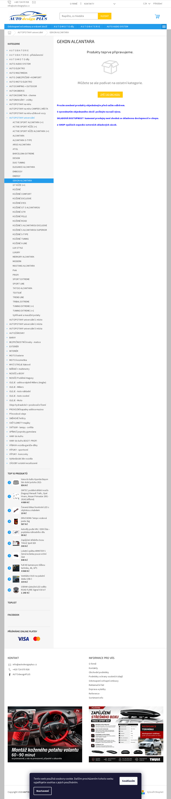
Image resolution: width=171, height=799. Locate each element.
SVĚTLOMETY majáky (19, 423)
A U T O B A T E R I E (19, 50)
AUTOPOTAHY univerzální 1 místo (25, 319)
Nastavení (42, 791)
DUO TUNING (19, 162)
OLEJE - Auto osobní (19, 396)
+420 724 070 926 (21, 669)
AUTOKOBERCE (17, 91)
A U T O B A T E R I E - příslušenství (26, 55)
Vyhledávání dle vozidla (21, 458)
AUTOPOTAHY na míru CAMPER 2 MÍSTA (28, 109)
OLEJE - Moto (15, 400)
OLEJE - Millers (16, 387)
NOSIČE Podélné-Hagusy (21, 378)
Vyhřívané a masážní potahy (26, 315)
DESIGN (16, 158)
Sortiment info (96, 698)
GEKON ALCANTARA (22, 180)
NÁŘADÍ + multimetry (19, 369)
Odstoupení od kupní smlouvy (104, 681)
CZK (145, 3)
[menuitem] (27, 26)
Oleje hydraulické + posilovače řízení (27, 405)
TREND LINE (18, 297)
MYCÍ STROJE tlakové (20, 364)
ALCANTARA (18, 135)
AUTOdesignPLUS (21, 674)
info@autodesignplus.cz (25, 664)
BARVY (12, 337)
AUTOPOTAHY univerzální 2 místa (25, 324)
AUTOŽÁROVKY (17, 333)
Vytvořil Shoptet (155, 792)
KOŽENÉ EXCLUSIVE (22, 198)
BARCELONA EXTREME (23, 153)
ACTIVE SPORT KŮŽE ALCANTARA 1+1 (31, 131)
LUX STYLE (18, 248)
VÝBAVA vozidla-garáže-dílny (23, 445)
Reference (94, 693)
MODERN (17, 261)
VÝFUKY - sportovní (18, 450)
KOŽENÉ (17, 189)
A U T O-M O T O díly (19, 59)
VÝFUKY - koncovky (18, 454)
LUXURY (16, 252)
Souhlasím (128, 781)
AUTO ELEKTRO (17, 68)
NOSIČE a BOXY (16, 373)
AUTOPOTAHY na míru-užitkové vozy (27, 113)
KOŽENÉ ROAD (20, 221)
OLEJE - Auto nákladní (20, 391)
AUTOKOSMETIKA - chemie (22, 95)
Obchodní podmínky (99, 672)
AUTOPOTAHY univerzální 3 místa (25, 328)
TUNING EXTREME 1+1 (23, 306)
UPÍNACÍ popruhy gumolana (22, 431)
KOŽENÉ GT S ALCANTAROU (26, 207)
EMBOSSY (17, 171)
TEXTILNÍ (17, 293)
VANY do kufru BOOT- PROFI (23, 441)
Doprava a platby (97, 689)
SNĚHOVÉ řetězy (17, 418)
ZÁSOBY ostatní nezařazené (23, 463)
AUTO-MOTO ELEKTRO (20, 82)
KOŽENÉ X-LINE (20, 243)
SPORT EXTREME (21, 279)
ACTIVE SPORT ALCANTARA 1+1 (28, 122)
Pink (15, 270)
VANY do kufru (16, 436)
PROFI (16, 275)
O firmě (73, 3)
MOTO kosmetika (18, 360)
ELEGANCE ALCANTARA (24, 167)
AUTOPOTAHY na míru (20, 104)
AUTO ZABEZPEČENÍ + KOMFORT (25, 77)
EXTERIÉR (14, 346)
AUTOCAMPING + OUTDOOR (23, 86)
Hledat (105, 16)
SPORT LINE (18, 283)
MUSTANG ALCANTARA (24, 266)
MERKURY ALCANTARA (23, 257)
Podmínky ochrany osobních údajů (106, 676)
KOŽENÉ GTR (19, 212)
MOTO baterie (16, 355)
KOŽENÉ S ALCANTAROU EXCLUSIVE (30, 225)
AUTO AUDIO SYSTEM (20, 64)
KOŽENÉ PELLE (20, 216)
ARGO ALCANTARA (22, 144)
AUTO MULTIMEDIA (18, 73)
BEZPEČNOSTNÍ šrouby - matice (25, 342)
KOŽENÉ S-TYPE (20, 234)
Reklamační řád (96, 685)
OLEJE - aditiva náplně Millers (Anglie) (27, 382)
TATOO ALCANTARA (22, 288)
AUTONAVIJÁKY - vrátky (21, 100)
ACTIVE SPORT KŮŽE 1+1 (25, 126)
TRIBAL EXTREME (21, 301)
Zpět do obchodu (110, 94)
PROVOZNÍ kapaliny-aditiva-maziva (26, 409)
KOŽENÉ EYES (19, 203)
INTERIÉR (13, 351)
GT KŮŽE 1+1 (19, 185)
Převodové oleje (17, 414)
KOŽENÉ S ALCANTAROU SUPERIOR (30, 230)
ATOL (15, 149)
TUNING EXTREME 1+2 (23, 310)
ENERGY (16, 176)
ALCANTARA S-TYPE (22, 140)
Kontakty (89, 3)
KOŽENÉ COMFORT (22, 194)
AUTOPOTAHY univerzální (22, 118)
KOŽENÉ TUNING (21, 239)
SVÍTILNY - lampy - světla (21, 427)
